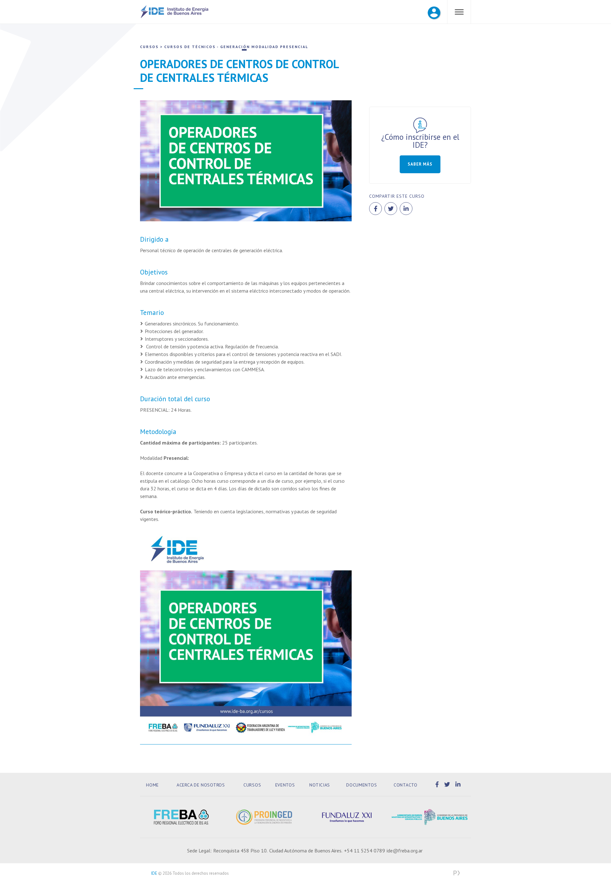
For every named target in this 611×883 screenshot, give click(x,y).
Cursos (252, 785)
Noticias (319, 785)
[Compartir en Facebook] (375, 208)
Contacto (406, 785)
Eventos (285, 785)
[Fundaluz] (347, 817)
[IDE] (174, 17)
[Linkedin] (458, 784)
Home (152, 785)
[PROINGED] (264, 817)
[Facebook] (438, 784)
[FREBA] (181, 817)
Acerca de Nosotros (201, 785)
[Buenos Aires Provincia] (429, 817)
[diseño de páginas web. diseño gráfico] (456, 873)
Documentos (361, 785)
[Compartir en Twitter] (390, 208)
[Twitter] (448, 784)
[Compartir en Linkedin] (406, 208)
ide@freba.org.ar (405, 850)
